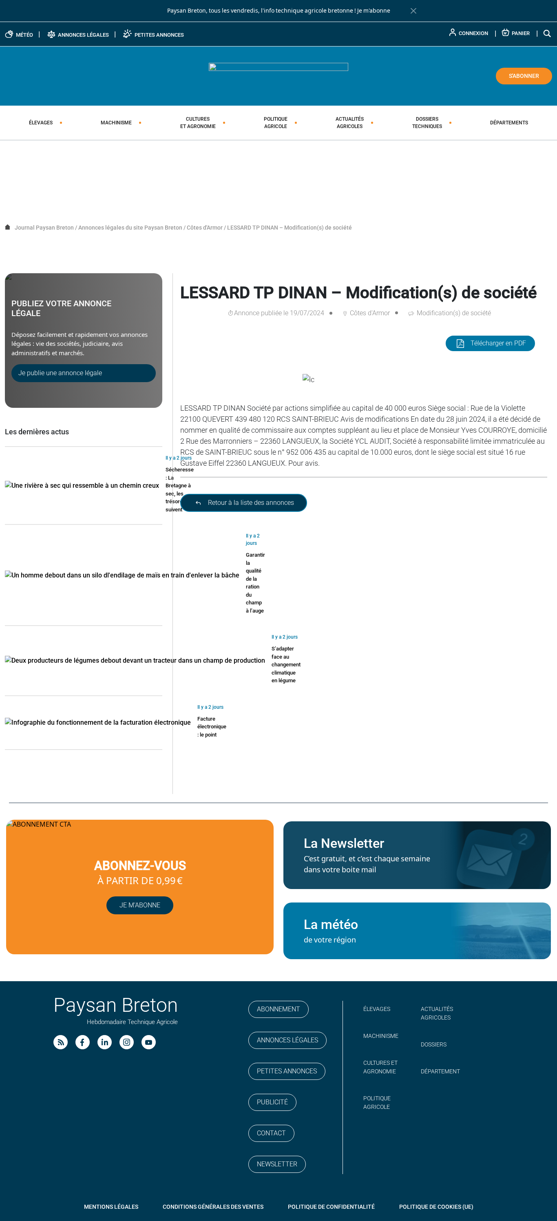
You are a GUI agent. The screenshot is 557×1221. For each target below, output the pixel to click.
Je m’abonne (139, 905)
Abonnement (278, 1009)
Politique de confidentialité (331, 1206)
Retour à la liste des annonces (250, 503)
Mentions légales (111, 1206)
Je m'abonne (373, 10)
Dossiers (427, 122)
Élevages (41, 123)
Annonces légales (287, 1040)
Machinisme (116, 123)
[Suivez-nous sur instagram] (126, 1042)
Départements (509, 123)
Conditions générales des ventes (213, 1206)
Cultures (198, 122)
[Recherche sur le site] (547, 33)
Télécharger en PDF (498, 343)
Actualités (350, 122)
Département (440, 1071)
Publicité (272, 1102)
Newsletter (277, 1164)
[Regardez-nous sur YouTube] (148, 1042)
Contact (271, 1133)
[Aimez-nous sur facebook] (82, 1042)
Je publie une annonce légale (60, 373)
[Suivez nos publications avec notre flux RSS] (60, 1042)
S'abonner (524, 76)
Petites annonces (287, 1071)
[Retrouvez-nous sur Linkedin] (104, 1042)
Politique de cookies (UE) (436, 1206)
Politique (275, 122)
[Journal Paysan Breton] (278, 75)
